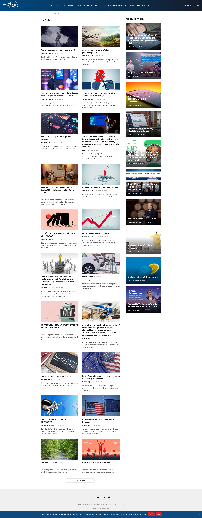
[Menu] (4, 5)
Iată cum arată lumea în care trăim (56, 376)
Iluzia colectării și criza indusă (95, 233)
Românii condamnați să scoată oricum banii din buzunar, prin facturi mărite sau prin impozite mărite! (142, 39)
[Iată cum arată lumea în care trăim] (59, 362)
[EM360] (12, 5)
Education (88, 5)
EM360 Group (134, 5)
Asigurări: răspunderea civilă (141, 72)
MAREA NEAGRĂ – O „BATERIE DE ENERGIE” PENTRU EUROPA (142, 305)
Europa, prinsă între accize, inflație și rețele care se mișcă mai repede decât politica (59, 94)
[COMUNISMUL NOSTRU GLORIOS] (101, 449)
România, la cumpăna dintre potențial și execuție (58, 137)
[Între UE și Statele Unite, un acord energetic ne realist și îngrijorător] (101, 362)
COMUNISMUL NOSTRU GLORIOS (96, 463)
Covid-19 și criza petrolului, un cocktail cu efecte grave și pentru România (142, 187)
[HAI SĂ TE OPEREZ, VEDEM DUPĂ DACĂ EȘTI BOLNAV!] (59, 219)
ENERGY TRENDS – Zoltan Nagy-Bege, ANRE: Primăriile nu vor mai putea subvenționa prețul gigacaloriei (143, 156)
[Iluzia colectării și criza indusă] (101, 219)
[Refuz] (199, 514)
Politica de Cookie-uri (85, 504)
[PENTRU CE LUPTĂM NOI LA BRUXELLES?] (101, 174)
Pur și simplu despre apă (51, 463)
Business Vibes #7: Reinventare (142, 277)
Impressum (146, 5)
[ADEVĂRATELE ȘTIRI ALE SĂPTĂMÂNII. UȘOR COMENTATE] (143, 95)
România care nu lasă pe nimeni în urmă (58, 50)
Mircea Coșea (45, 287)
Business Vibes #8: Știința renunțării (139, 246)
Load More (79, 480)
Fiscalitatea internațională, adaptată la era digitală (140, 129)
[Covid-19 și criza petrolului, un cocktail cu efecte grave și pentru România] (143, 182)
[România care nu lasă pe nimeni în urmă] (59, 36)
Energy (63, 5)
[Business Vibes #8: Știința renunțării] (143, 241)
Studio (78, 5)
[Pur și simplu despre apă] (59, 449)
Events (71, 5)
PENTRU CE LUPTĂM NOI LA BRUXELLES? (100, 187)
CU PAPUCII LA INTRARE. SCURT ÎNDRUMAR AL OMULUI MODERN (59, 326)
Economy (54, 5)
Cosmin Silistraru (47, 331)
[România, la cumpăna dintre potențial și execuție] (59, 123)
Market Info (106, 5)
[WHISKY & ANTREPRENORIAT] (143, 212)
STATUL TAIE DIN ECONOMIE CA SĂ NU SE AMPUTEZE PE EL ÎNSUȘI (100, 94)
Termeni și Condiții (118, 504)
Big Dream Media (120, 5)
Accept (151, 514)
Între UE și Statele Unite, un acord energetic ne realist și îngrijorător (101, 377)
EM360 (84, 150)
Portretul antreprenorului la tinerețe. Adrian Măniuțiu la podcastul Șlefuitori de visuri (59, 190)
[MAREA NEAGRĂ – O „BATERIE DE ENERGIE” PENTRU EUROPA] (143, 299)
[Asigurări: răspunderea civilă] (143, 65)
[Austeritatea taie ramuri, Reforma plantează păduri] (101, 36)
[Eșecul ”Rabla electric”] (101, 263)
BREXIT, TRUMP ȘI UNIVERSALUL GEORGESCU (55, 420)
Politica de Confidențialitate (102, 504)
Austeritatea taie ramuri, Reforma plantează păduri (97, 51)
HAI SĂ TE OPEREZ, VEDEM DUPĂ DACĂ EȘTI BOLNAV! (58, 234)
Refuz (159, 514)
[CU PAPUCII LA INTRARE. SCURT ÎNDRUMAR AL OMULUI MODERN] (59, 311)
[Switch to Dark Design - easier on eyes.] (194, 5)
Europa (96, 5)
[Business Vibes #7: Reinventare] (143, 270)
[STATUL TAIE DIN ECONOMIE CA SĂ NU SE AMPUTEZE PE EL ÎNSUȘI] (101, 79)
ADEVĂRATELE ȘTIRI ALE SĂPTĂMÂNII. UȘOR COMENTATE (139, 99)
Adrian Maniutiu (47, 53)
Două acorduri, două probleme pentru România (98, 420)
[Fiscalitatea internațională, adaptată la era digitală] (143, 124)
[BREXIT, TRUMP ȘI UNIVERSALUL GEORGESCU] (59, 405)
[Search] (198, 5)
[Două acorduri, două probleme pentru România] (101, 405)
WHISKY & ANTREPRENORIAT (141, 218)
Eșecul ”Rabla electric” (92, 277)
